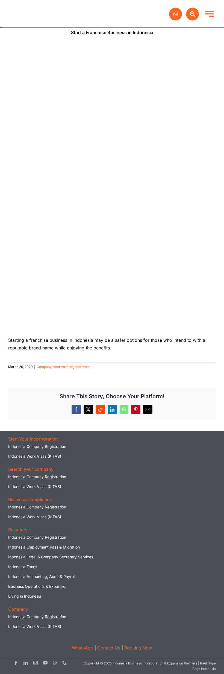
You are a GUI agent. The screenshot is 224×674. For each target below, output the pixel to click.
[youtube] (45, 663)
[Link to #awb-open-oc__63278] (209, 14)
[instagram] (35, 663)
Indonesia (82, 367)
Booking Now (138, 648)
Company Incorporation (55, 367)
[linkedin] (25, 663)
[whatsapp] (55, 663)
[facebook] (16, 663)
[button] (33, 439)
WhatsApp (82, 648)
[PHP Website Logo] (36, 6)
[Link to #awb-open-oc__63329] (192, 14)
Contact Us (108, 648)
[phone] (64, 663)
